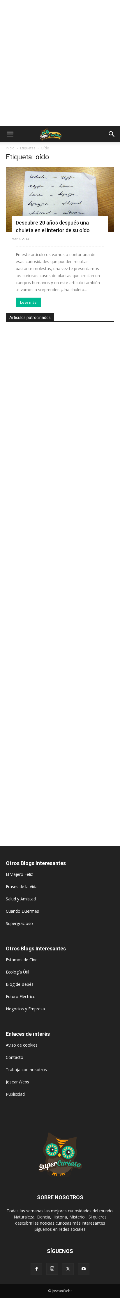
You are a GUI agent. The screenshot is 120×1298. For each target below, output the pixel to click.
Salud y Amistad (21, 899)
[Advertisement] (60, 63)
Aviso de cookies (22, 1045)
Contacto (14, 1057)
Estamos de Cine (22, 959)
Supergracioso (19, 923)
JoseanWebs (17, 1082)
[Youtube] (83, 1269)
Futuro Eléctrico (21, 996)
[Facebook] (36, 1269)
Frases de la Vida (22, 886)
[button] (10, 134)
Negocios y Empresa (25, 1009)
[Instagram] (52, 1269)
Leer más (28, 302)
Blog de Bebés (19, 984)
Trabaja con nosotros (26, 1069)
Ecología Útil (17, 972)
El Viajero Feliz (19, 874)
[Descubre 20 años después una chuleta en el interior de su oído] (60, 199)
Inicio (10, 148)
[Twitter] (68, 1269)
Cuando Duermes (22, 911)
